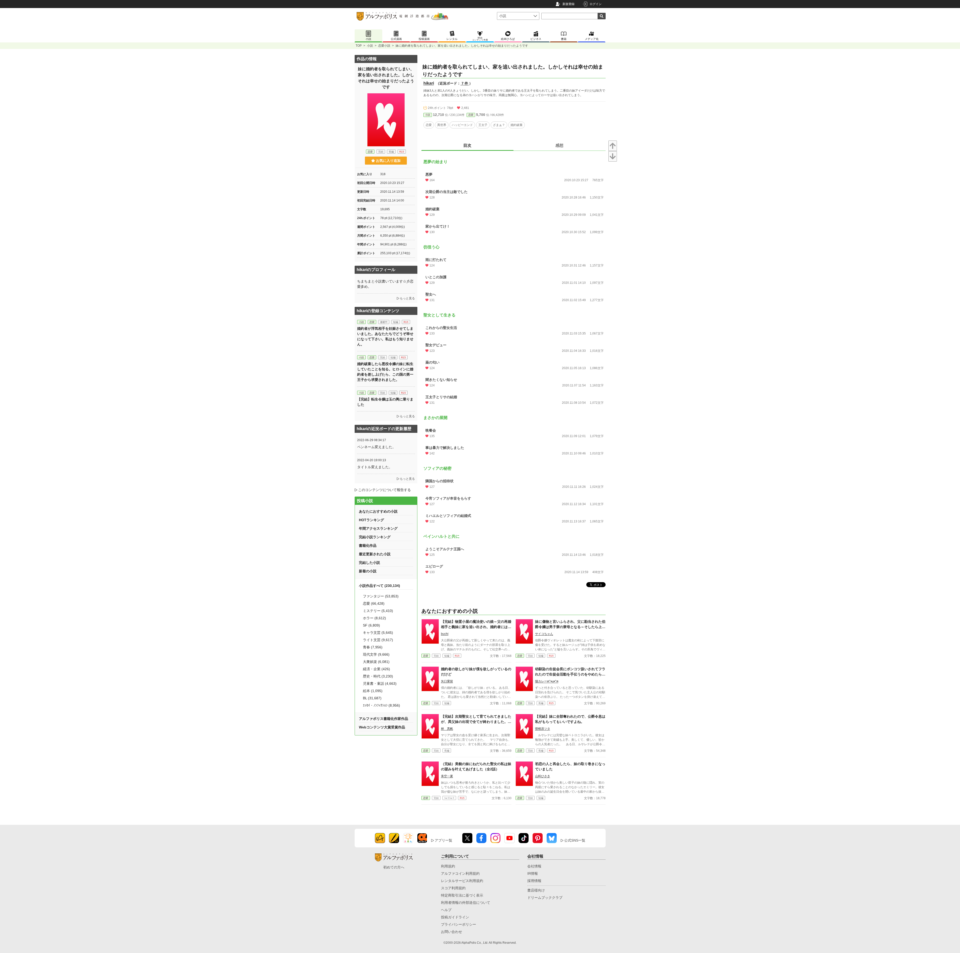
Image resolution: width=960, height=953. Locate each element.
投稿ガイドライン (455, 917)
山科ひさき (542, 776)
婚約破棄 (516, 125)
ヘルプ (446, 910)
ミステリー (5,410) (378, 611)
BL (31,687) (372, 698)
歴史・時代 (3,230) (378, 676)
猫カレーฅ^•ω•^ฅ (546, 681)
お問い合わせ (451, 932)
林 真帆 (447, 728)
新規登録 (568, 4)
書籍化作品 (367, 545)
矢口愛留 (447, 681)
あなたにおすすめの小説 (378, 511)
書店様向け (536, 890)
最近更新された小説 (375, 554)
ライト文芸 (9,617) (378, 640)
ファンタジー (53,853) (381, 596)
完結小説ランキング (375, 537)
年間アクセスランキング (378, 528)
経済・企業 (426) (376, 669)
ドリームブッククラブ (544, 898)
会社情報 (534, 866)
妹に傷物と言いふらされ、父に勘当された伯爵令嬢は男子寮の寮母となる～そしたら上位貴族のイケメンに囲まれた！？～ (570, 627)
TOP (359, 45)
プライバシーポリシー (458, 924)
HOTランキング (371, 520)
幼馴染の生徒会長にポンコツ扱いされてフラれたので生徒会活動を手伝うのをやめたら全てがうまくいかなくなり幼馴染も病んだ (570, 674)
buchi (445, 634)
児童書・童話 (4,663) (380, 684)
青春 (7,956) (372, 647)
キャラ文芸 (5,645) (378, 633)
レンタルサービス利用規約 (462, 881)
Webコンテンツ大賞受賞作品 (382, 727)
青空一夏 (447, 776)
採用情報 (534, 881)
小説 (370, 45)
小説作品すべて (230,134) (379, 586)
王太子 (482, 125)
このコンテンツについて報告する (384, 490)
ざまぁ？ (499, 125)
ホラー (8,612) (374, 618)
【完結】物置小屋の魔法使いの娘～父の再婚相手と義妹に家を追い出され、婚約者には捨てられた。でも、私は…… (476, 627)
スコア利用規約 (453, 888)
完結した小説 (369, 563)
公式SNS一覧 (574, 840)
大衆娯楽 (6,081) (376, 662)
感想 (559, 145)
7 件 (465, 83)
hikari (428, 83)
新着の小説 (367, 571)
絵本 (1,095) (372, 691)
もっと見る (407, 298)
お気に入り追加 (388, 161)
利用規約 (448, 866)
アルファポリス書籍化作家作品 (383, 719)
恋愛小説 (384, 45)
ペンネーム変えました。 (376, 447)
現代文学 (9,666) (376, 654)
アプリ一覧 (443, 840)
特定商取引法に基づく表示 (462, 895)
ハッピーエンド (462, 125)
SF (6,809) (371, 625)
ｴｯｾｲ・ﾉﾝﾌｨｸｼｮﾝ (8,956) (381, 705)
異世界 (441, 125)
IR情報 (532, 873)
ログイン (596, 4)
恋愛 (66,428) (374, 603)
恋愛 (470, 114)
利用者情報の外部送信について (465, 903)
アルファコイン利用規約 (460, 873)
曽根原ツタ (542, 728)
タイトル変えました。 (374, 467)
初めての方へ (393, 867)
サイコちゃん (544, 634)
